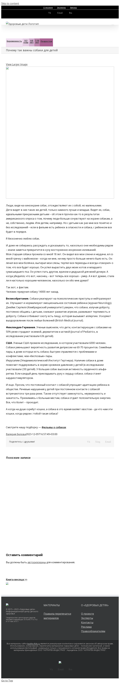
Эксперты (87, 618)
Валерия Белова (16, 434)
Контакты (87, 622)
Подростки (46, 41)
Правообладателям (93, 631)
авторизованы (37, 562)
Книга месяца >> (16, 579)
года (25, 41)
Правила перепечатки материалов (57, 616)
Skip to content (10, 3)
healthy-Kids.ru (33, 643)
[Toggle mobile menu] (113, 23)
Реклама (86, 627)
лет (32, 41)
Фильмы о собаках (54, 427)
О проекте (87, 613)
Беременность (14, 41)
